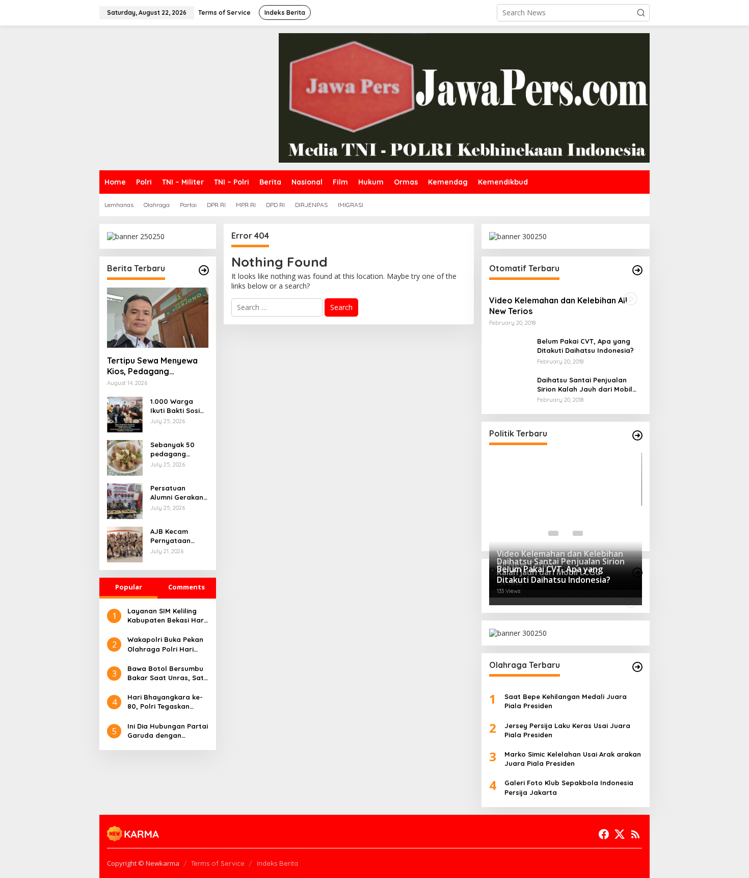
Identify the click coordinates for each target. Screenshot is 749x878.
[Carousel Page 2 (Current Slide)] (565, 533)
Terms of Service (218, 863)
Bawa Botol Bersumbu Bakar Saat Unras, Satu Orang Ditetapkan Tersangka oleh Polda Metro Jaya (167, 673)
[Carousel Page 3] (578, 533)
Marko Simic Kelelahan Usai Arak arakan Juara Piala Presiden (572, 758)
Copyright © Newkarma (143, 863)
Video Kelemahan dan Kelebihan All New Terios (558, 305)
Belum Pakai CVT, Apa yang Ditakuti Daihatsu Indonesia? (585, 345)
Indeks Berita (277, 863)
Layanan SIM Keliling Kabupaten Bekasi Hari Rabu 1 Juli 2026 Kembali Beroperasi (166, 616)
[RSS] (635, 834)
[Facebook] (603, 834)
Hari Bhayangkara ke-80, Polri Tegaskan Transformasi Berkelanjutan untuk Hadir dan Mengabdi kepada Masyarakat (165, 702)
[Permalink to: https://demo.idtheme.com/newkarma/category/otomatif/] (637, 270)
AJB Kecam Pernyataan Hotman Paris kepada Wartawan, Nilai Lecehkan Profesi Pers (177, 536)
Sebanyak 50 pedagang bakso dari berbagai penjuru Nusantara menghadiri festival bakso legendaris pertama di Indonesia (174, 449)
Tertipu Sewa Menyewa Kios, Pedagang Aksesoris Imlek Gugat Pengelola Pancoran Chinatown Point (152, 366)
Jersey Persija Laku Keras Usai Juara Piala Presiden (567, 730)
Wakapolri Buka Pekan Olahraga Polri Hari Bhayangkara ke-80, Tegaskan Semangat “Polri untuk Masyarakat (165, 644)
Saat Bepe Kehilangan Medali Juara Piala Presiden (565, 701)
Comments (186, 586)
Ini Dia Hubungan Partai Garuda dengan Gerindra (167, 731)
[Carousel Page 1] (553, 533)
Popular (128, 586)
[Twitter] (619, 834)
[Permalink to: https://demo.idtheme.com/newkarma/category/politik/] (637, 435)
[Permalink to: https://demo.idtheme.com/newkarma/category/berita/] (204, 270)
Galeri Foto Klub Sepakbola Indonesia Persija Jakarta (568, 787)
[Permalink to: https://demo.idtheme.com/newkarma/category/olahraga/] (637, 667)
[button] (641, 12)
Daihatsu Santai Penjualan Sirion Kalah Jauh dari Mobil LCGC (584, 385)
